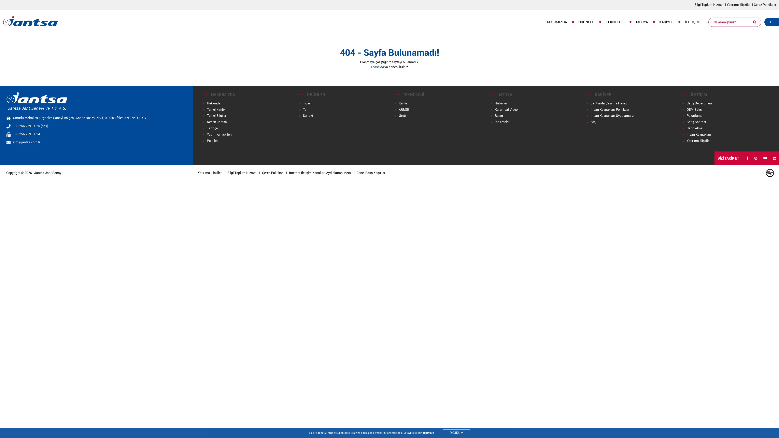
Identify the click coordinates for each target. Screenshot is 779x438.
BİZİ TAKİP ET (728, 158)
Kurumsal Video (506, 110)
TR (771, 22)
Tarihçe (212, 128)
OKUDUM (456, 433)
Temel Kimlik (216, 110)
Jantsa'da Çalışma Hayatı (609, 103)
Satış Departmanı (699, 103)
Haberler (501, 103)
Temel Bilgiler (216, 116)
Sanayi (308, 116)
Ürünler (586, 22)
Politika (212, 141)
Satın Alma (695, 128)
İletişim (692, 22)
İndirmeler (502, 122)
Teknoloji (615, 22)
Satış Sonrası (696, 122)
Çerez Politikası (765, 5)
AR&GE (404, 110)
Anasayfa (377, 67)
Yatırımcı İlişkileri (739, 5)
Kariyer (666, 22)
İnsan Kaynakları (699, 134)
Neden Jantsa (217, 122)
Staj (593, 122)
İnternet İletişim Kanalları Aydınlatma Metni (320, 173)
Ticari (307, 103)
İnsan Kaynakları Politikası (610, 110)
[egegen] (770, 173)
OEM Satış (694, 110)
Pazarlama (695, 116)
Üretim (404, 116)
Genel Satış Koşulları (371, 173)
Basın (499, 116)
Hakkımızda (556, 22)
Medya (642, 22)
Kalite (403, 103)
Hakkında (214, 103)
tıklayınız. (429, 433)
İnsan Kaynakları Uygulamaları (613, 116)
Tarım (307, 110)
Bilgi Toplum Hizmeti (709, 5)
